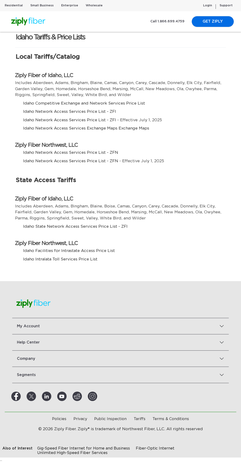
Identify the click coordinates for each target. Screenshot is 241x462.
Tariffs (139, 419)
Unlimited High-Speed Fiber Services (72, 453)
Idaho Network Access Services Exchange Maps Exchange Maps (86, 128)
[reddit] (82, 396)
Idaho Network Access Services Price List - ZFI (69, 111)
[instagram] (98, 396)
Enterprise (69, 5)
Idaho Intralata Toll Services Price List (60, 259)
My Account (28, 326)
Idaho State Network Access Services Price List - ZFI (75, 226)
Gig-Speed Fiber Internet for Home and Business (83, 448)
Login (207, 5)
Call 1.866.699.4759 (167, 21)
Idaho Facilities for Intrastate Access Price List (69, 251)
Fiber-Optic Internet (155, 448)
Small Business (42, 5)
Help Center (28, 342)
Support (226, 5)
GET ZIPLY (213, 21)
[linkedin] (52, 396)
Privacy (80, 419)
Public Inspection (110, 419)
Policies (59, 419)
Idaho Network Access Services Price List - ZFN (70, 152)
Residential (14, 5)
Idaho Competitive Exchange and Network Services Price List (84, 103)
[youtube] (67, 396)
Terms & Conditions (171, 419)
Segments (26, 375)
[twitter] (37, 396)
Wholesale (94, 5)
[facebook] (21, 396)
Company (26, 359)
